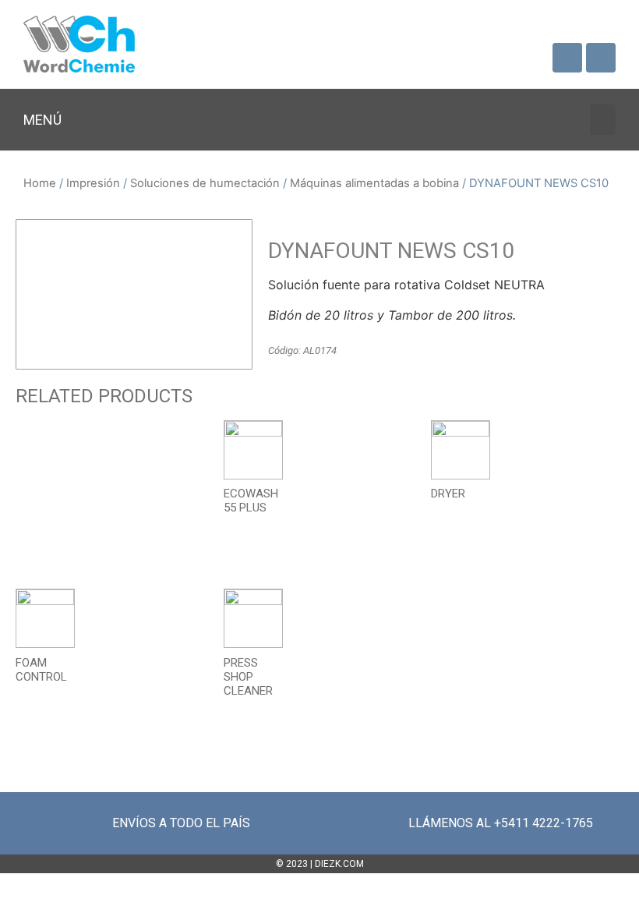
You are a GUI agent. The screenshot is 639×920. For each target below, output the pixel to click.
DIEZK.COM (339, 863)
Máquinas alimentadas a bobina (374, 183)
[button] (603, 119)
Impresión (93, 183)
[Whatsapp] (567, 58)
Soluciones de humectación (205, 183)
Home (39, 183)
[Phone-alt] (601, 58)
